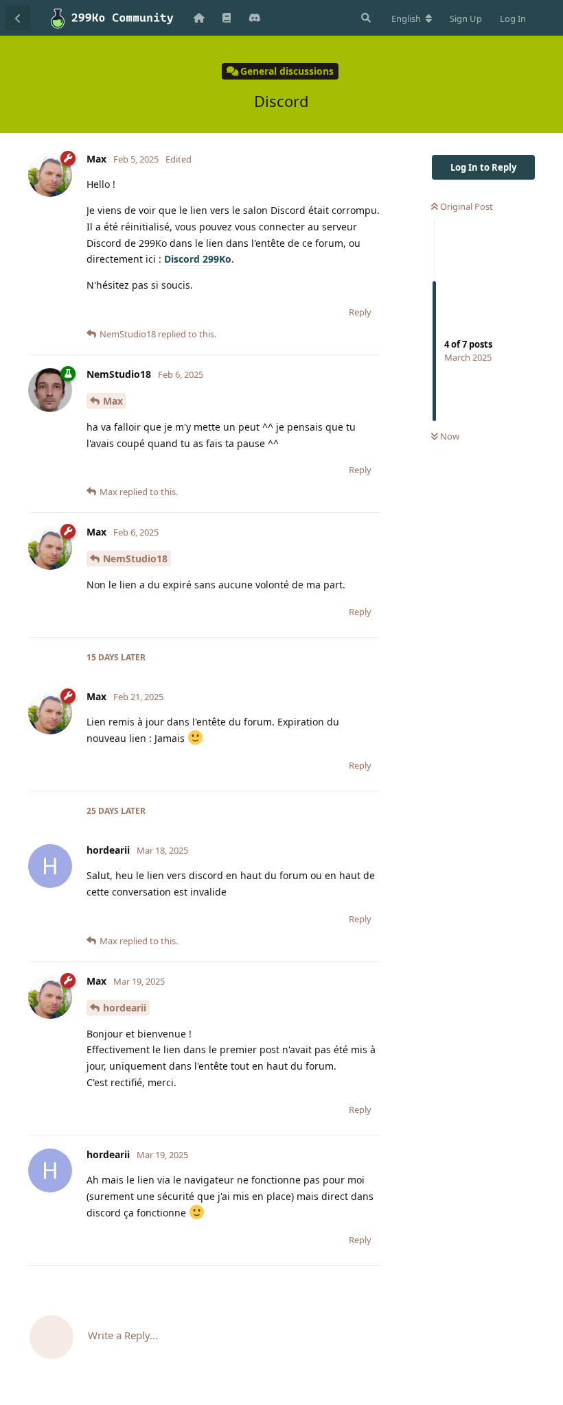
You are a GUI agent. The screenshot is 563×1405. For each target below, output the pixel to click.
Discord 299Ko (197, 258)
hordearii (124, 1007)
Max (113, 400)
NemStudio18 (135, 558)
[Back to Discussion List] (17, 17)
